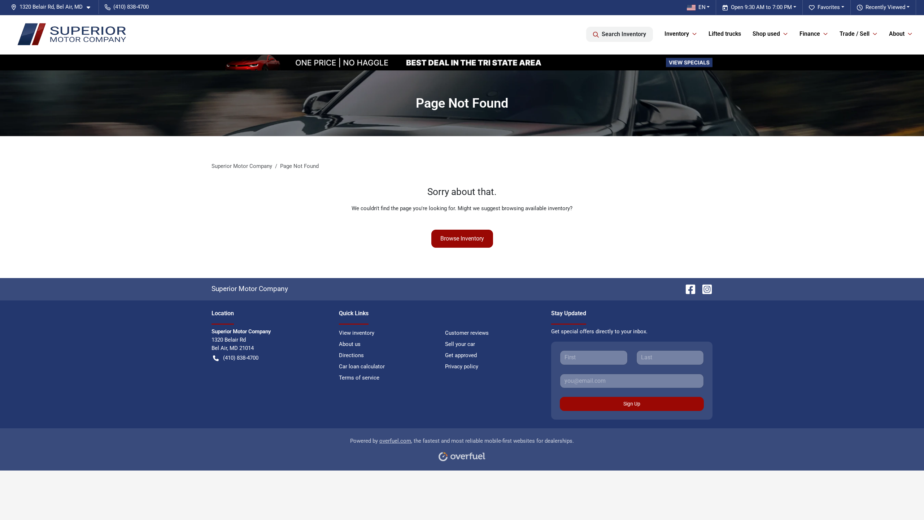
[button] (53, 7)
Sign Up (631, 404)
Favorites (829, 7)
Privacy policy (461, 366)
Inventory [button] (676, 33)
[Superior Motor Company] (71, 34)
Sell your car (460, 344)
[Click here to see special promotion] (462, 62)
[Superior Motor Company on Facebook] (687, 289)
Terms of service (359, 377)
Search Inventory (624, 34)
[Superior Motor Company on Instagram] (704, 289)
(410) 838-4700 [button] (131, 7)
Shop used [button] (766, 33)
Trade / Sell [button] (854, 33)
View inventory (356, 333)
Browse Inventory (462, 238)
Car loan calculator (362, 366)
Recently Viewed (885, 7)
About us (350, 344)
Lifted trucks (725, 33)
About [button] (897, 33)
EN (702, 7)
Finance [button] (809, 33)
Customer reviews (467, 333)
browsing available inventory (536, 208)
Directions (351, 355)
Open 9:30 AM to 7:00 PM (761, 7)
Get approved (461, 355)
